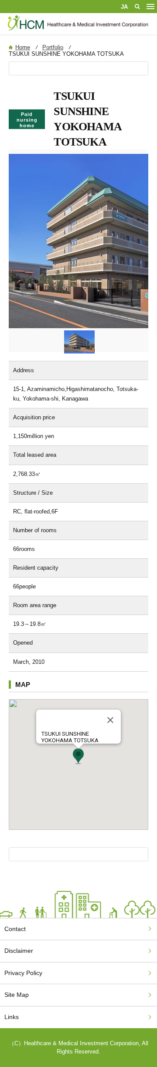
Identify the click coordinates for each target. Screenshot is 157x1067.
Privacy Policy (23, 972)
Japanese (124, 6)
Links (11, 1016)
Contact (15, 928)
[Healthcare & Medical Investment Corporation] (78, 31)
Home (22, 47)
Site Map (16, 994)
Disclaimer (18, 950)
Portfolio (52, 47)
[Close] (110, 720)
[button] (78, 756)
